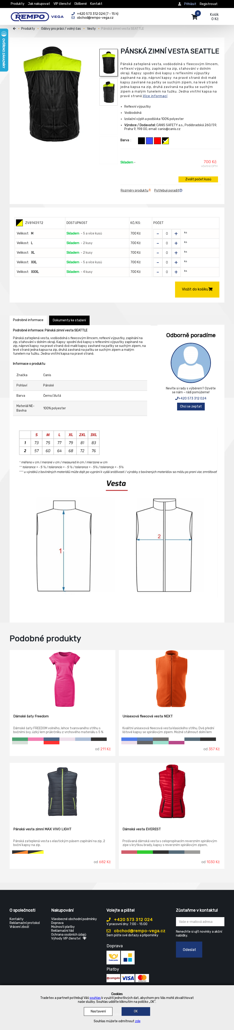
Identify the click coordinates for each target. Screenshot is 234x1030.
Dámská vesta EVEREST (141, 829)
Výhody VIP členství (65, 938)
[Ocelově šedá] (161, 739)
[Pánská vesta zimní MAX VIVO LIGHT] (62, 791)
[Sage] (20, 742)
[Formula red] (129, 852)
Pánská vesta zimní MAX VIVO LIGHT (42, 829)
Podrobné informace (28, 320)
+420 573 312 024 (192, 398)
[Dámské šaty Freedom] (62, 678)
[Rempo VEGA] (37, 14)
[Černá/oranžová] (20, 852)
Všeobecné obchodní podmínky (74, 919)
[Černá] (99, 739)
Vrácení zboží (19, 927)
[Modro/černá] (149, 140)
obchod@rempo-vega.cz (139, 930)
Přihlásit (190, 4)
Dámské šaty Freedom (31, 716)
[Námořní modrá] (192, 739)
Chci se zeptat (191, 406)
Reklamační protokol (25, 923)
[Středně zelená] (20, 739)
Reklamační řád (62, 931)
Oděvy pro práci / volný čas (61, 29)
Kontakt (96, 4)
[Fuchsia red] (176, 742)
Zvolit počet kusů (198, 179)
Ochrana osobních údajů (68, 935)
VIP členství (62, 4)
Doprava (57, 923)
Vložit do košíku (195, 289)
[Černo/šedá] (141, 140)
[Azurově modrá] (145, 739)
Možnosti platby (63, 927)
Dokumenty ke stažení (69, 320)
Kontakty (17, 919)
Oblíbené (80, 4)
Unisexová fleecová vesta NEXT (147, 716)
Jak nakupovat (39, 4)
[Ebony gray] (145, 742)
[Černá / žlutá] (36, 852)
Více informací (155, 96)
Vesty (91, 29)
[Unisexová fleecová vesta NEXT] (171, 678)
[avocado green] (145, 852)
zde (138, 1021)
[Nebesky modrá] (83, 739)
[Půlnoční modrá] (51, 739)
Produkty (17, 4)
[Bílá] (36, 742)
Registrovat (209, 4)
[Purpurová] (36, 739)
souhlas (95, 998)
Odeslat (189, 949)
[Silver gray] (192, 852)
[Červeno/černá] (157, 140)
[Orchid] (67, 739)
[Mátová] (161, 742)
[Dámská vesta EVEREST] (171, 791)
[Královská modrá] (129, 739)
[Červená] (51, 742)
